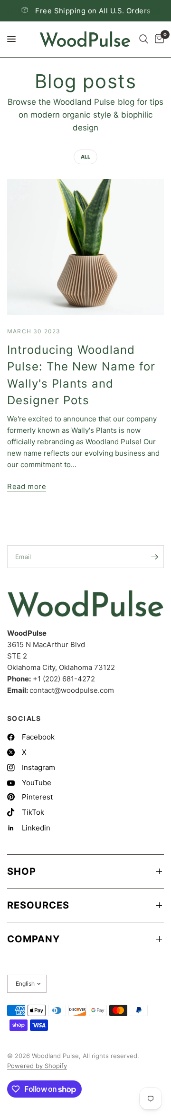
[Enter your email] (154, 556)
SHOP (21, 871)
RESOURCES (38, 905)
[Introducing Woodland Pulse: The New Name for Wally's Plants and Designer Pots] (85, 247)
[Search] (144, 39)
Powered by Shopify (37, 1065)
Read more (26, 486)
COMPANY (33, 939)
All (85, 156)
